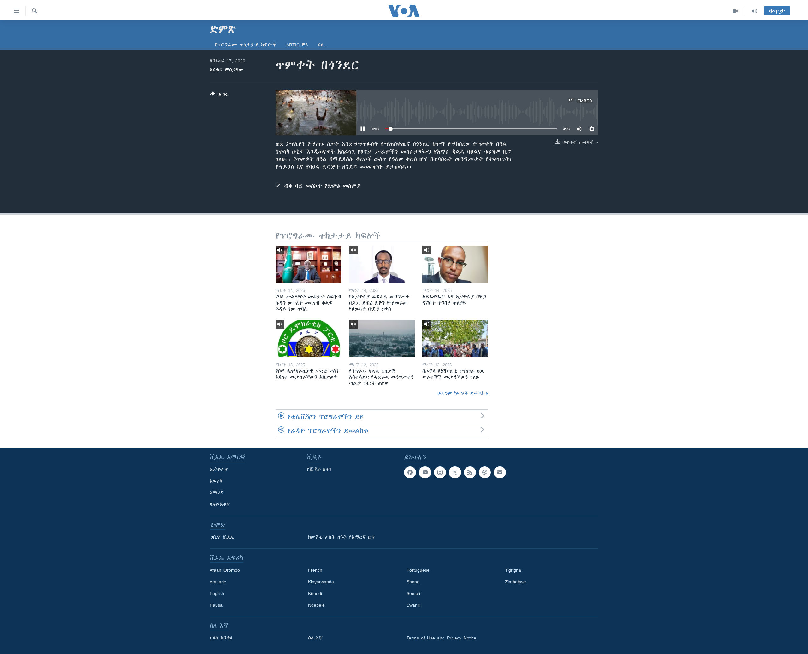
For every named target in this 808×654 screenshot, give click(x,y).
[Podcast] (485, 472)
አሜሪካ (216, 493)
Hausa (216, 605)
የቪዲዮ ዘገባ (319, 469)
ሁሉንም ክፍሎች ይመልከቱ (462, 393)
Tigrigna (513, 570)
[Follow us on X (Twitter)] (455, 472)
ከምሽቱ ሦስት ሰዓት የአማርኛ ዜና (341, 537)
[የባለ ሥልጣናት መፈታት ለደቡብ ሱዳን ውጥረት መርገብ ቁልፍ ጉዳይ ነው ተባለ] (308, 264)
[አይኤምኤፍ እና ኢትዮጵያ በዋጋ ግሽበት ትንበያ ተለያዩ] (455, 264)
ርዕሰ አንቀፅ (221, 638)
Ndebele (316, 605)
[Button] (219, 96)
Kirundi (315, 593)
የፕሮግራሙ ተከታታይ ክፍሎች (245, 45)
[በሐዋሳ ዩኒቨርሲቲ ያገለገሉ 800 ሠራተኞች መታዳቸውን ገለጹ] (455, 338)
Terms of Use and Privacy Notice (441, 638)
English (217, 593)
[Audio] (754, 11)
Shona (413, 582)
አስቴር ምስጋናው (226, 70)
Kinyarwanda (321, 582)
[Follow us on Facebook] (410, 472)
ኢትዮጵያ (219, 469)
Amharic (218, 582)
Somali (413, 593)
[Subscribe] (500, 472)
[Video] (735, 11)
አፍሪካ (216, 481)
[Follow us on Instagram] (440, 472)
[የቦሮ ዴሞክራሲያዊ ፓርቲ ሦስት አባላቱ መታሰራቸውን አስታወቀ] (308, 338)
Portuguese (418, 570)
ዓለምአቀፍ (220, 504)
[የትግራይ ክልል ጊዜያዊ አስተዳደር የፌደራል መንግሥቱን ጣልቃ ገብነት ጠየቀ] (382, 338)
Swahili (413, 605)
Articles (297, 45)
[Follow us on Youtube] (425, 472)
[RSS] (470, 472)
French (315, 570)
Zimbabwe (515, 582)
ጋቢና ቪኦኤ (222, 537)
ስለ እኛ (315, 638)
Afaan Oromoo (225, 570)
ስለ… (323, 45)
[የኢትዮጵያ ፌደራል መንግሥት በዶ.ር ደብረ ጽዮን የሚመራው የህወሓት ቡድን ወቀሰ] (382, 264)
